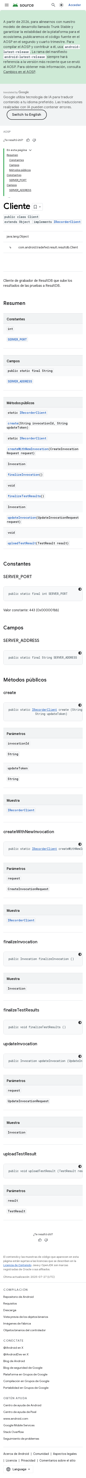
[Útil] (28, 140)
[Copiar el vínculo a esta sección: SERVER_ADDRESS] (43, 640)
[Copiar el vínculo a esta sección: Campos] (27, 628)
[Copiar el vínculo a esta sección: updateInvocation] (41, 1044)
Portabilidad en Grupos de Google (25, 1388)
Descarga (9, 1310)
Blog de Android (14, 1361)
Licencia (11, 1460)
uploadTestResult (22, 543)
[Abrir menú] (7, 5)
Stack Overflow (13, 1432)
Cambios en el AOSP (19, 72)
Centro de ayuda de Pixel (19, 1412)
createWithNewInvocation (28, 449)
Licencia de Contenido (17, 1265)
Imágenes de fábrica (17, 1323)
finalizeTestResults (24, 496)
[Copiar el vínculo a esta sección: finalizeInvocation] (41, 942)
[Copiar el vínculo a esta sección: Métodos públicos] (51, 680)
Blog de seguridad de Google (22, 1368)
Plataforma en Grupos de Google (25, 1374)
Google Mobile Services (18, 1425)
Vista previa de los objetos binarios (25, 1317)
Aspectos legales (65, 1453)
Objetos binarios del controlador (24, 1330)
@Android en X (13, 1348)
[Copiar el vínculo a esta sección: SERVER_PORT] (36, 577)
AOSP (6, 131)
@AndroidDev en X (16, 1354)
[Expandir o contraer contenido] (30, 150)
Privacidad (28, 1460)
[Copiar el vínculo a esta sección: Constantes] (35, 564)
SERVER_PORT (17, 339)
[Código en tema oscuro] (79, 589)
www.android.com (15, 1418)
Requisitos (10, 1303)
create (13, 423)
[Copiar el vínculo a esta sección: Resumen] (29, 303)
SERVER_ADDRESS (20, 381)
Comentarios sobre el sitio (57, 1460)
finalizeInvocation (23, 475)
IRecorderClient (67, 222)
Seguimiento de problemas (21, 1438)
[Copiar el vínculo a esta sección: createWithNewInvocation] (58, 832)
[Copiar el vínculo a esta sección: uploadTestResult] (40, 1154)
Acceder (74, 5)
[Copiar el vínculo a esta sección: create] (20, 693)
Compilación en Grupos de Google (26, 1381)
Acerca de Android (16, 1453)
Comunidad (41, 1453)
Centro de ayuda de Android (22, 1405)
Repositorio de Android (18, 1297)
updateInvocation (22, 518)
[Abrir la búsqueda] (53, 5)
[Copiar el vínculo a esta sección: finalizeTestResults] (43, 1010)
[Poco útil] (34, 140)
